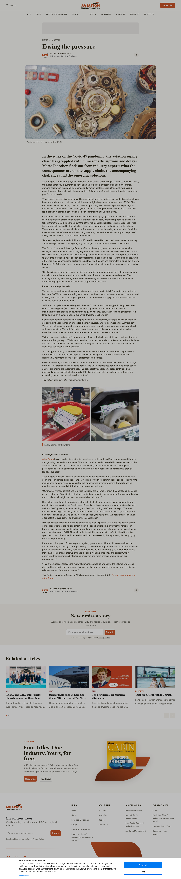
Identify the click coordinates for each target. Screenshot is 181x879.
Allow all (143, 865)
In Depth (139, 691)
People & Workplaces (80, 829)
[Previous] (166, 715)
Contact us (103, 824)
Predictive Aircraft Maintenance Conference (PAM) (82, 837)
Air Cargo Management (135, 831)
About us (134, 14)
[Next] (172, 715)
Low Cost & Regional (56, 14)
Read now (46, 779)
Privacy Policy (104, 637)
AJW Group (48, 459)
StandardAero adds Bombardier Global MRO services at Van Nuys (67, 696)
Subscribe (167, 5)
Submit (109, 632)
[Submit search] (7, 5)
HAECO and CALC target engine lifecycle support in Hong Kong (24, 696)
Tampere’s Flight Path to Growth (153, 694)
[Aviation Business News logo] (90, 5)
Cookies (101, 820)
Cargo (75, 14)
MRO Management (133, 810)
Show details (24, 875)
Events (92, 14)
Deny (143, 872)
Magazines (106, 14)
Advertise (149, 14)
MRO (29, 14)
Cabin (38, 14)
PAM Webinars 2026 (162, 826)
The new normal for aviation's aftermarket (108, 696)
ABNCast (120, 14)
